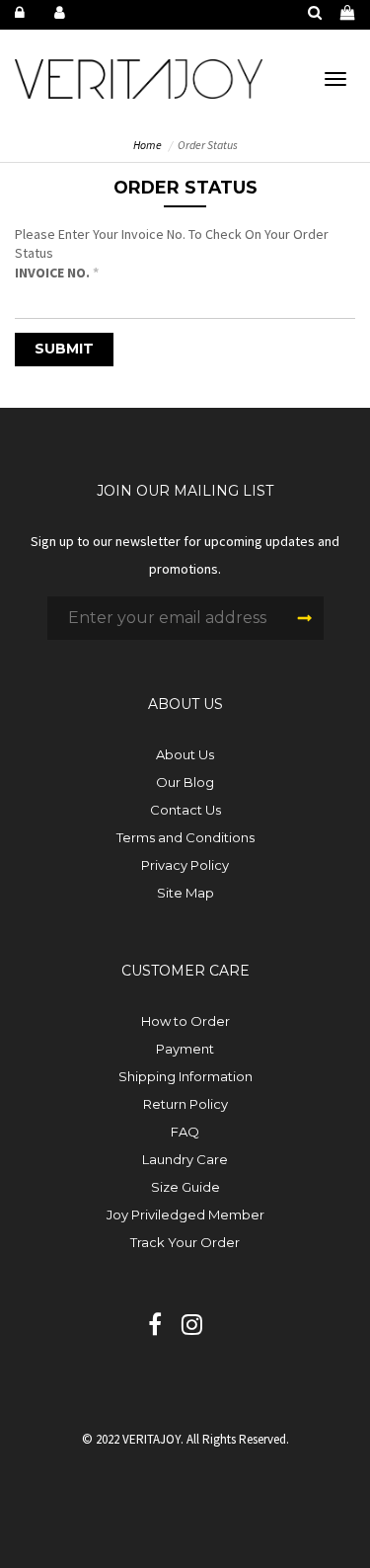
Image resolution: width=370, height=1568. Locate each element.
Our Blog (185, 782)
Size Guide (185, 1187)
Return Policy (185, 1104)
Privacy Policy (185, 865)
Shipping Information (185, 1076)
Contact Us (185, 810)
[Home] (138, 77)
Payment (185, 1049)
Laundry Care (185, 1159)
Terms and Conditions (185, 837)
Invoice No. (57, 272)
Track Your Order (185, 1242)
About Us (185, 754)
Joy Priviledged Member (185, 1214)
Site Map (185, 893)
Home (147, 144)
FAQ (185, 1131)
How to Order (185, 1021)
